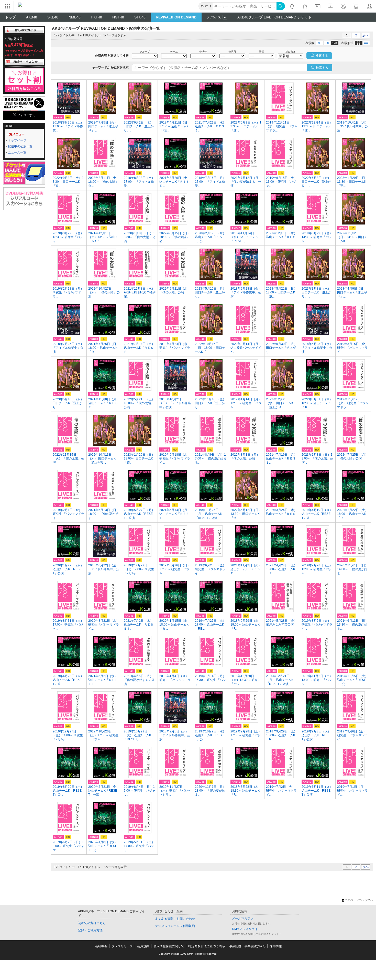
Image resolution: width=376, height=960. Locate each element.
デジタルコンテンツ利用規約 (175, 926)
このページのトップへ (359, 900)
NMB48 (75, 17)
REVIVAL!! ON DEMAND (176, 17)
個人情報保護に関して (168, 946)
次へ (365, 35)
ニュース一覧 (17, 152)
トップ (10, 17)
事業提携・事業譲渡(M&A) (247, 946)
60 (327, 43)
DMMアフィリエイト (246, 929)
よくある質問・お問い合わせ (175, 919)
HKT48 (96, 17)
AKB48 (31, 17)
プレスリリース (122, 946)
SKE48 (52, 17)
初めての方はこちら (92, 923)
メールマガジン (242, 918)
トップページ (17, 140)
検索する (322, 67)
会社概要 (101, 946)
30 (319, 43)
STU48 (140, 17)
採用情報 (276, 946)
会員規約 (143, 946)
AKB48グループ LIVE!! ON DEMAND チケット (274, 17)
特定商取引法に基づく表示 (206, 946)
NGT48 (118, 17)
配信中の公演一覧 (20, 146)
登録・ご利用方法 (90, 930)
